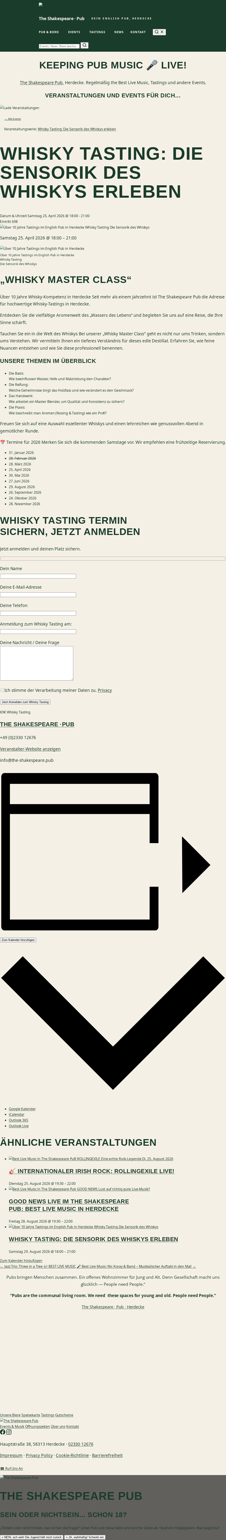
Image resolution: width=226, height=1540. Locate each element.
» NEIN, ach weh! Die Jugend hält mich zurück (32, 1537)
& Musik (12, 1426)
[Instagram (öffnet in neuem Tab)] (8, 1433)
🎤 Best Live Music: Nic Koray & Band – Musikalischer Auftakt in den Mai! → (136, 1266)
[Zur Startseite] (19, 1420)
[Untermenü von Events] (82, 32)
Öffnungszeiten (37, 1426)
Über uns (58, 1426)
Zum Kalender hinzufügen (18, 940)
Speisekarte (30, 1415)
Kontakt (72, 1426)
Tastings (47, 1415)
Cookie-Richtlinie (72, 1455)
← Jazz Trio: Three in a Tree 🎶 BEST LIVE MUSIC (38, 1266)
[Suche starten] (85, 45)
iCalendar (16, 1114)
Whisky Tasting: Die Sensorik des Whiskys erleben (93, 1239)
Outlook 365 (18, 1120)
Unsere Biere (10, 1415)
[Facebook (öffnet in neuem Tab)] (3, 1433)
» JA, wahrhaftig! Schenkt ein (85, 1537)
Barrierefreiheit (107, 1455)
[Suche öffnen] (159, 32)
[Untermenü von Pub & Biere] (61, 32)
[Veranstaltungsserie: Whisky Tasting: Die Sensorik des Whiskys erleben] (77, 1251)
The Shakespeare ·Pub (37, 724)
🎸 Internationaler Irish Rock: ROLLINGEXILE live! (92, 1171)
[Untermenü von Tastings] (107, 32)
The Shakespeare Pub (41, 82)
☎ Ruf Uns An (11, 1468)
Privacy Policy (39, 1455)
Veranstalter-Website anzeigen (30, 749)
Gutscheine (64, 1415)
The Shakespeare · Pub (62, 18)
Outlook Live (19, 1125)
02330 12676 (80, 1444)
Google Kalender (22, 1108)
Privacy (105, 690)
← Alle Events (12, 119)
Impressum (11, 1455)
